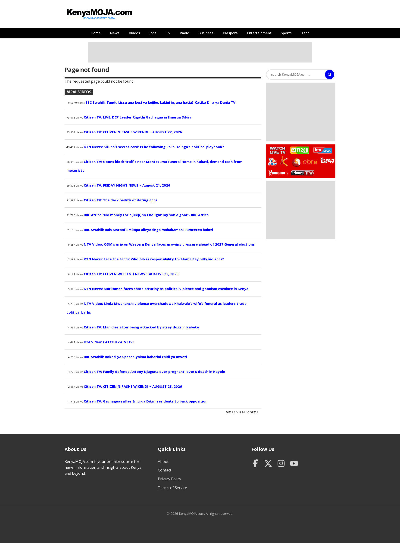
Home (96, 33)
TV (168, 33)
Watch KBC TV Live (295, 161)
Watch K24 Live (284, 161)
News (114, 33)
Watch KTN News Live (321, 150)
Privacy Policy (169, 478)
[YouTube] (294, 463)
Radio (184, 33)
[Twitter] (268, 463)
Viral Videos (79, 91)
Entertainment (259, 33)
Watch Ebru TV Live (310, 162)
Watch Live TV (276, 149)
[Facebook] (255, 463)
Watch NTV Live (272, 162)
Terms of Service (172, 487)
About (163, 461)
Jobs (153, 33)
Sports (286, 33)
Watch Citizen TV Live (299, 150)
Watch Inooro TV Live (302, 172)
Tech (305, 33)
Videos (134, 33)
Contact (164, 470)
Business (206, 33)
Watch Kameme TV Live (278, 173)
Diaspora (230, 33)
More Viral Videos (242, 412)
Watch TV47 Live (327, 160)
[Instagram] (281, 463)
